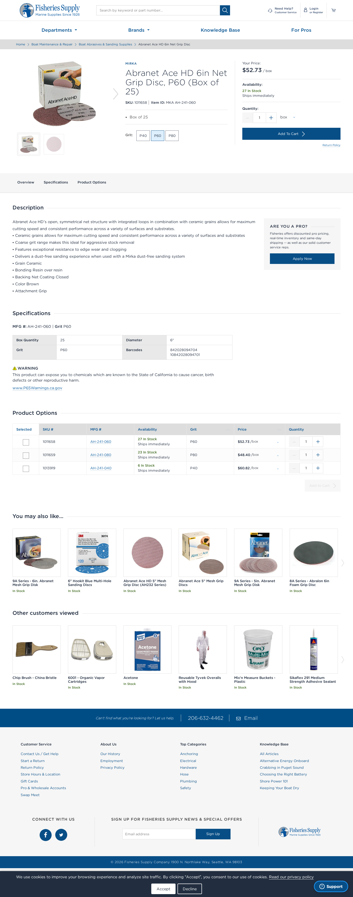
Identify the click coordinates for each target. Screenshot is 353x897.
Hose (184, 774)
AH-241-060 (100, 441)
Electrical (188, 761)
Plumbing (188, 781)
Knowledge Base (220, 30)
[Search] (225, 10)
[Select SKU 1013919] (26, 469)
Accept (163, 888)
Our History (110, 754)
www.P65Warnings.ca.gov (37, 387)
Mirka (131, 63)
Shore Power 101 (274, 781)
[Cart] (332, 10)
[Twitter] (61, 831)
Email (251, 718)
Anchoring (189, 754)
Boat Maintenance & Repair (52, 44)
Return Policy (332, 145)
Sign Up (213, 834)
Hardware (188, 767)
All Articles (269, 754)
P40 (143, 136)
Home (20, 44)
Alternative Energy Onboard (284, 761)
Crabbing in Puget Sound (282, 767)
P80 (172, 136)
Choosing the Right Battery (283, 774)
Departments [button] (57, 30)
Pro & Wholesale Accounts (43, 788)
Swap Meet (30, 795)
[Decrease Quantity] (247, 117)
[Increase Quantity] (271, 117)
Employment (111, 761)
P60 (157, 136)
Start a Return (33, 761)
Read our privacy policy (291, 876)
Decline (190, 888)
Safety (185, 788)
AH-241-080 (100, 455)
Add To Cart (288, 134)
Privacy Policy (112, 767)
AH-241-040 (100, 468)
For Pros (301, 30)
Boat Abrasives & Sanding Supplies (105, 44)
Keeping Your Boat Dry (279, 788)
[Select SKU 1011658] (26, 442)
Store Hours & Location (40, 774)
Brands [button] (137, 30)
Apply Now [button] (302, 258)
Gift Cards (29, 781)
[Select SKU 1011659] (26, 455)
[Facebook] (46, 831)
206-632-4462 (205, 718)
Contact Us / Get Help (40, 754)
